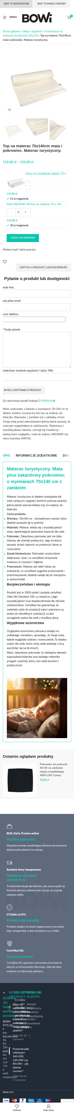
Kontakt (31, 1004)
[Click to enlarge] (9, 110)
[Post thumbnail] (9, 1064)
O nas (23, 1002)
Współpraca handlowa (34, 1010)
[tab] (6, 455)
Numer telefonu (9, 314)
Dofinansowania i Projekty (30, 1025)
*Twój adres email (10, 301)
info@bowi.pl (10, 1077)
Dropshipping (35, 1016)
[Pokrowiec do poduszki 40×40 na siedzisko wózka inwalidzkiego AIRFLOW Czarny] (20, 780)
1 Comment (19, 1080)
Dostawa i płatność (20, 1004)
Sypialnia (36, 31)
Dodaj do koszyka (22, 238)
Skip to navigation (16, 4)
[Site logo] (37, 17)
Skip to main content (51, 4)
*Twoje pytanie (11, 329)
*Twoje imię (6, 287)
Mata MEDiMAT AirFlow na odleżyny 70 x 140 (34, 204)
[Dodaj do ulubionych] (5, 262)
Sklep (26, 31)
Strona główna (11, 31)
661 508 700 (5, 1062)
